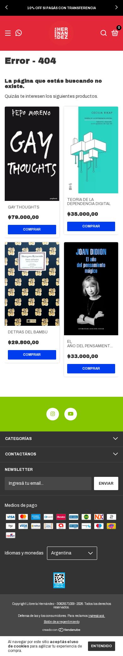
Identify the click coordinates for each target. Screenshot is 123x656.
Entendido (101, 646)
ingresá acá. (96, 616)
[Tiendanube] (61, 630)
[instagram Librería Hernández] (52, 414)
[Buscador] (103, 33)
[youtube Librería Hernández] (70, 414)
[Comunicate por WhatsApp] (18, 33)
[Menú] (9, 33)
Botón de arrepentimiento (61, 622)
